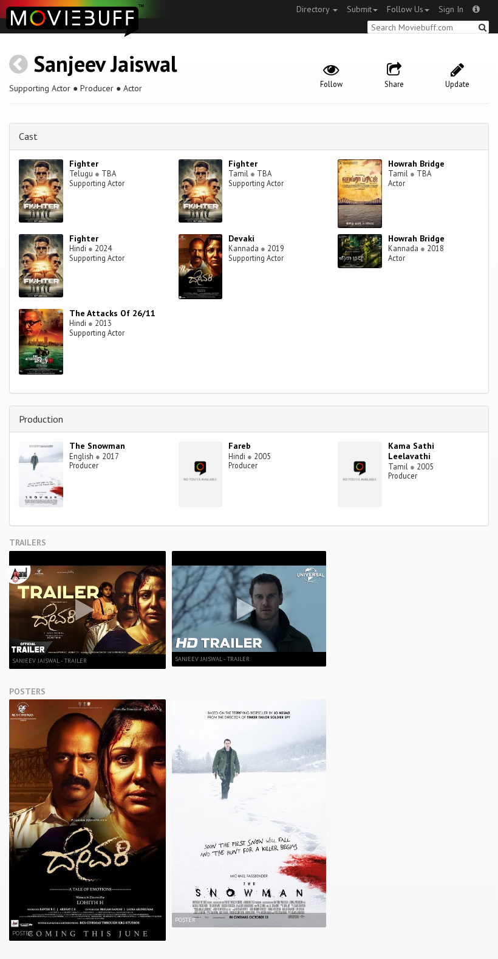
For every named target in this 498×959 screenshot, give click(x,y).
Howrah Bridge (416, 163)
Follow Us (405, 9)
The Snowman (97, 445)
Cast (28, 136)
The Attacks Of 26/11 (112, 313)
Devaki (241, 238)
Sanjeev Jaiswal (105, 63)
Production (41, 419)
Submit (359, 9)
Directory (314, 9)
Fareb (239, 445)
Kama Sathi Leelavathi (411, 451)
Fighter (83, 163)
